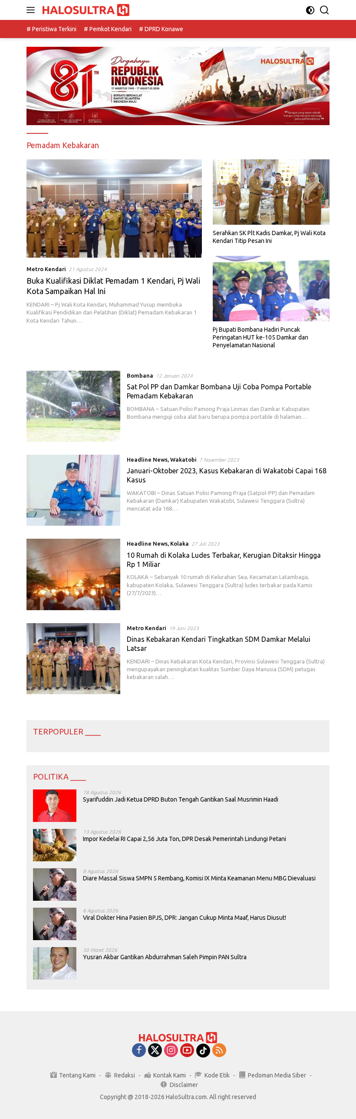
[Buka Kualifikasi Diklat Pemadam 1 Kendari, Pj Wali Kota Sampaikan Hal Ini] (114, 208)
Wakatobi (183, 459)
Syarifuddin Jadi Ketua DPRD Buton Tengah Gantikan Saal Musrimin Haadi (180, 799)
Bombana (140, 375)
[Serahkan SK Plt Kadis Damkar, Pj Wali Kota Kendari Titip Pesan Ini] (271, 192)
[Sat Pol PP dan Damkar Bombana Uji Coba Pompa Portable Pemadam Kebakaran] (73, 406)
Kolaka (179, 543)
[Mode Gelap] (310, 10)
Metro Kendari (46, 269)
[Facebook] (139, 1050)
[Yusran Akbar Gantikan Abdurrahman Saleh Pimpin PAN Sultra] (54, 963)
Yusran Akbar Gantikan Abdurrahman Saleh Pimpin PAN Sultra (165, 957)
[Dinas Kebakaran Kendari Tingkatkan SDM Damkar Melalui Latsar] (73, 658)
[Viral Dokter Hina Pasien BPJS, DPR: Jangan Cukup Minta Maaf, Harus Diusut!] (54, 924)
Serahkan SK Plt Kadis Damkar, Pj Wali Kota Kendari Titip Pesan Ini (269, 237)
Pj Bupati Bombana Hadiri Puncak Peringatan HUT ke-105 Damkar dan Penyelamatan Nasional (260, 337)
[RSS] (219, 1050)
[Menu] (32, 10)
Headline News (147, 459)
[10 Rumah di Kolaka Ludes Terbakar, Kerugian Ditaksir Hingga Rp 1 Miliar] (73, 574)
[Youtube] (187, 1050)
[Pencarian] (325, 10)
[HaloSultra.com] (84, 10)
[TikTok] (203, 1051)
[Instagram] (171, 1050)
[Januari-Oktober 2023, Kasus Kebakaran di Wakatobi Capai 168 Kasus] (73, 490)
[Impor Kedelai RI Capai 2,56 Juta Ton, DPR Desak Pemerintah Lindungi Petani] (54, 845)
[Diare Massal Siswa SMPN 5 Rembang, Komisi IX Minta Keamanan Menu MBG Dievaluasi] (54, 884)
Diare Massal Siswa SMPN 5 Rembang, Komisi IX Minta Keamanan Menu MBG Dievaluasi (199, 878)
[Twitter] (155, 1050)
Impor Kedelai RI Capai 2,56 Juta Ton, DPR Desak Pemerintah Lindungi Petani (184, 838)
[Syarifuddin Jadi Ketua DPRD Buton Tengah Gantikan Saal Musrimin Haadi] (54, 805)
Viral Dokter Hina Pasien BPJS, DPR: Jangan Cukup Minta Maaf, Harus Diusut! (184, 917)
